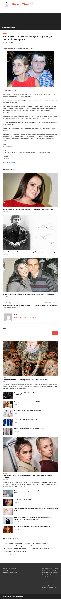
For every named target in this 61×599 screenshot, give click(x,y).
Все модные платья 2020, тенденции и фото (27, 410)
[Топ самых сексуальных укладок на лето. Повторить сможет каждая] (30, 472)
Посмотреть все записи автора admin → (26, 317)
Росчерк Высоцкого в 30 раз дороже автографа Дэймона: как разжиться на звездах (29, 252)
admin (12, 42)
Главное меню (9, 28)
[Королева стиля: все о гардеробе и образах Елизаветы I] (30, 376)
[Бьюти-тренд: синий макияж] (8, 505)
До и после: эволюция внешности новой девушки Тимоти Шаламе (34, 526)
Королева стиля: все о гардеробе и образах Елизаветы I (25, 380)
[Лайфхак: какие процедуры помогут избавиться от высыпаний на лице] (8, 496)
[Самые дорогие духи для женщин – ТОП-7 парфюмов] (8, 407)
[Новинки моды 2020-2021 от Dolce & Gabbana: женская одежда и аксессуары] (8, 398)
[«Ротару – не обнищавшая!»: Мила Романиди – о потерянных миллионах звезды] (30, 207)
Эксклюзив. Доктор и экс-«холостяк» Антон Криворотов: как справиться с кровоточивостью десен (33, 518)
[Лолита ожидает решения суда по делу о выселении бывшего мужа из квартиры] (30, 292)
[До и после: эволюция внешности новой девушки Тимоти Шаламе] (8, 532)
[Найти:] (30, 333)
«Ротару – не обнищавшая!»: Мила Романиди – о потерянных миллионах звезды (28, 209)
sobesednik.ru (12, 162)
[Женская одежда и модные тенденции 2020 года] (8, 434)
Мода (4, 377)
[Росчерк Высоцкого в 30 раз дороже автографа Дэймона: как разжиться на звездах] (30, 250)
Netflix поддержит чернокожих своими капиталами (18, 554)
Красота (5, 473)
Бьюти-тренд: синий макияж (23, 499)
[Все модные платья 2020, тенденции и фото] (8, 416)
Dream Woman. (23, 4)
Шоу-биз (5, 33)
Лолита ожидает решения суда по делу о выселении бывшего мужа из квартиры (29, 294)
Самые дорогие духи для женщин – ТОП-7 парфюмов (30, 401)
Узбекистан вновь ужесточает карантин (14, 551)
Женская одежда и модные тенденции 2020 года (29, 428)
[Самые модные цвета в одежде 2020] (8, 425)
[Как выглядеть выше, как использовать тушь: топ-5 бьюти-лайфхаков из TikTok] (8, 514)
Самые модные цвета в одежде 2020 (25, 419)
